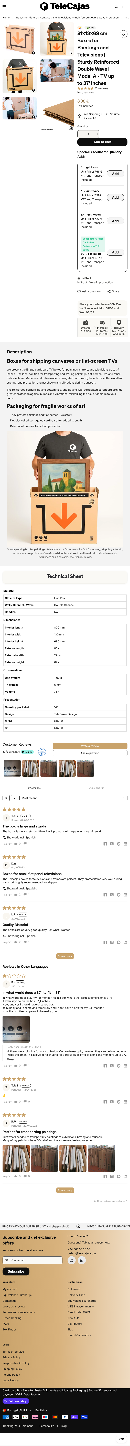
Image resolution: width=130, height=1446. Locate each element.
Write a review (90, 746)
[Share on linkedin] (125, 844)
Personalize (46, 1426)
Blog (70, 1329)
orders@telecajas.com (82, 1253)
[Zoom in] (31, 29)
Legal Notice (10, 1380)
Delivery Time (76, 1295)
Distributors (75, 1323)
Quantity (82, 126)
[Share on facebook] (105, 844)
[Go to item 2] (30, 768)
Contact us (9, 1300)
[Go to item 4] (67, 768)
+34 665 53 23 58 (79, 1249)
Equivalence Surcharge (17, 1295)
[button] (123, 6)
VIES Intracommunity (81, 1306)
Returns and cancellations (19, 1312)
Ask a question (90, 753)
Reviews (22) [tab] (34, 787)
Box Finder (9, 1329)
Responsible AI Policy (16, 1363)
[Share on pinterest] (119, 844)
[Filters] (14, 798)
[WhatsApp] (82, 1260)
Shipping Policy (12, 1369)
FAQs (6, 1323)
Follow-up (74, 1289)
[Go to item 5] (85, 768)
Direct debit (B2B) (79, 1312)
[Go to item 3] (48, 768)
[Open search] (6, 798)
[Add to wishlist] (123, 34)
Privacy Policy (11, 1357)
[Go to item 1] (12, 768)
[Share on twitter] (112, 844)
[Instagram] (72, 1260)
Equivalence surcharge (82, 1300)
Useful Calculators (79, 1335)
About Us (73, 1318)
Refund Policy (11, 1374)
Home (6, 17)
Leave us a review (14, 1306)
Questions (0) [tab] (96, 787)
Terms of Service (13, 1351)
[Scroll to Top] (123, 1427)
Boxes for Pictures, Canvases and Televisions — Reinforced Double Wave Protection (67, 17)
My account (10, 1289)
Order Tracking (12, 1318)
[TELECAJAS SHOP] (65, 6)
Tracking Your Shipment (18, 1426)
